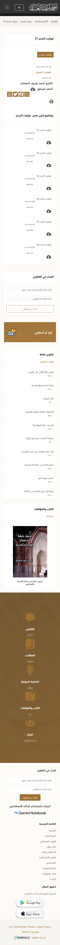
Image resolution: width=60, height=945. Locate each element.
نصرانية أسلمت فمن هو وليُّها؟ (40, 438)
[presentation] (12, 554)
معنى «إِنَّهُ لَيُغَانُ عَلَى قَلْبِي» (41, 372)
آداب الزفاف (48, 398)
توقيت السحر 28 (43, 198)
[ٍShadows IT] (22, 938)
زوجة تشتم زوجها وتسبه (43, 385)
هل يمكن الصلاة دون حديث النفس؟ (37, 451)
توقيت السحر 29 (43, 221)
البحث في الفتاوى (30, 308)
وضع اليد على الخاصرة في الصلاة (39, 491)
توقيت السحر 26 (43, 175)
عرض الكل (50, 516)
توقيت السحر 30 (43, 244)
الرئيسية (54, 21)
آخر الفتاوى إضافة (49, 851)
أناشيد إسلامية (41, 21)
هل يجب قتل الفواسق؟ (43, 424)
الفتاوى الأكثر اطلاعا (47, 857)
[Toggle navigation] (7, 7)
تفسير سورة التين (46, 477)
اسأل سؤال (51, 846)
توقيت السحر (26, 21)
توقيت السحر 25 (43, 152)
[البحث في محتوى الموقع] (19, 7)
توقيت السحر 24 (43, 130)
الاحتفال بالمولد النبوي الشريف (39, 411)
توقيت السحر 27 (10, 21)
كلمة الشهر (51, 862)
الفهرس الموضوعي (47, 361)
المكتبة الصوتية (49, 868)
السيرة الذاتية (50, 835)
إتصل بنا (52, 878)
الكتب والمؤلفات (49, 873)
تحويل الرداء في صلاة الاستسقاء (39, 464)
